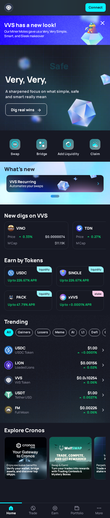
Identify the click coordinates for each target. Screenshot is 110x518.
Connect (96, 7)
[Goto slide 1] (55, 196)
